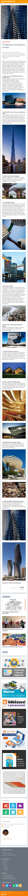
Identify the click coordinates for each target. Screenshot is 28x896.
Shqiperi (6, 866)
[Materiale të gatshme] (6, 805)
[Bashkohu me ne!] (13, 812)
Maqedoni (6, 869)
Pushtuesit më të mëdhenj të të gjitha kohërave (12, 646)
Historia (4, 862)
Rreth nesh (5, 861)
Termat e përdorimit (7, 853)
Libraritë (5, 864)
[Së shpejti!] (13, 805)
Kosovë (5, 867)
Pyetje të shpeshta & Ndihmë (9, 855)
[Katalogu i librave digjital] (20, 805)
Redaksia (5, 851)
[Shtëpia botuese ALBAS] (20, 812)
